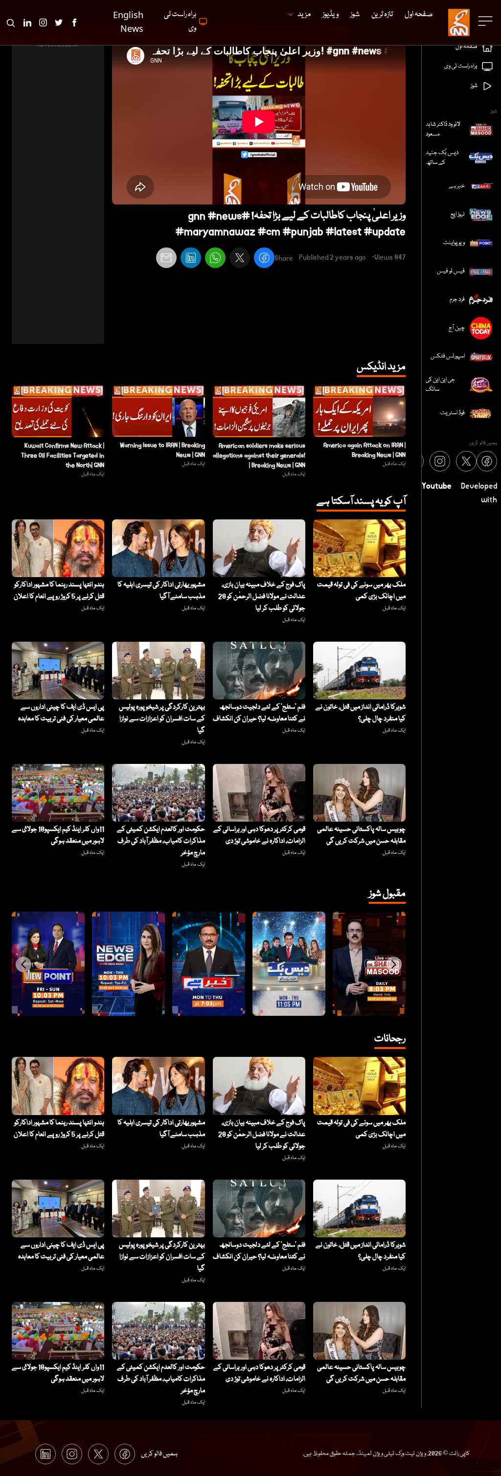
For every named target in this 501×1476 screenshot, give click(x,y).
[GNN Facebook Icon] (74, 22)
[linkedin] (191, 259)
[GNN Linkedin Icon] (27, 22)
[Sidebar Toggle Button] (486, 21)
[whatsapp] (215, 259)
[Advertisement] (58, 197)
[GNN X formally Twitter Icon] (59, 22)
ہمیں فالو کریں (159, 1454)
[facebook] (264, 259)
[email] (166, 259)
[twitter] (239, 259)
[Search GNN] (11, 22)
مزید (304, 15)
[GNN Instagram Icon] (43, 22)
